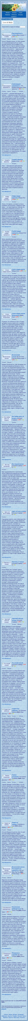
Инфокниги (4, 1016)
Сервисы (13, 16)
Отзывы (20, 14)
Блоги (24, 1016)
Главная (6, 1014)
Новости (11, 1017)
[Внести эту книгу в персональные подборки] (16, 36)
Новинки (7, 14)
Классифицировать (6, 155)
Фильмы (20, 1016)
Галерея (15, 1016)
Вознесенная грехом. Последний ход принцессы (18, 868)
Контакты (22, 1017)
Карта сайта (16, 1017)
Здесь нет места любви (19, 511)
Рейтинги (14, 14)
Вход (22, 3)
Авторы (14, 12)
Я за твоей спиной (17, 663)
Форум (10, 1014)
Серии (20, 12)
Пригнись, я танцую (18, 561)
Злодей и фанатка (17, 159)
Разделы (6, 3)
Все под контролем (18, 464)
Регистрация (17, 3)
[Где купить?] (15, 36)
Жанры (8, 12)
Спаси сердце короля (18, 269)
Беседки (15, 1014)
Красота (10, 1016)
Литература (20, 1014)
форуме (3, 1009)
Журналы (5, 1017)
